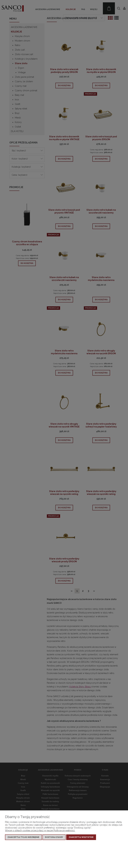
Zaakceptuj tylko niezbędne (23, 837)
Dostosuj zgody (54, 837)
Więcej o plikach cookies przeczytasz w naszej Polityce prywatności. (40, 830)
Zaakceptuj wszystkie (81, 837)
